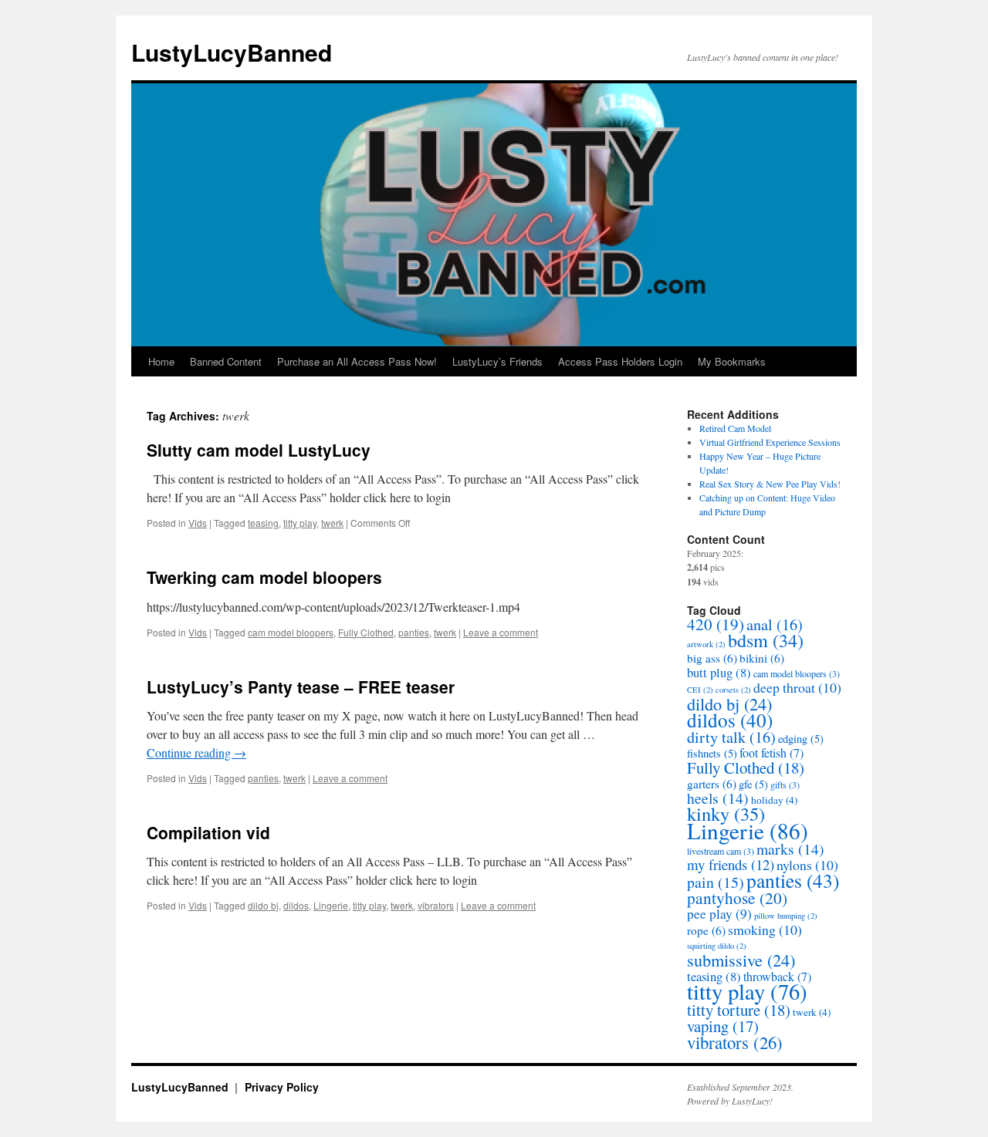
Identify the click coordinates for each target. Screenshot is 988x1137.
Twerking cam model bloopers (264, 577)
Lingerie (330, 905)
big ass (712, 658)
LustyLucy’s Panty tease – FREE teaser (301, 686)
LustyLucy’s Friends (497, 361)
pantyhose (737, 897)
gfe (753, 784)
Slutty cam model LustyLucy (258, 449)
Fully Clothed (366, 632)
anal (774, 624)
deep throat (797, 687)
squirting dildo (716, 945)
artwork (706, 644)
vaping (723, 1026)
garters (711, 783)
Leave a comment (500, 632)
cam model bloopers (290, 632)
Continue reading (196, 752)
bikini (761, 658)
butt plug (719, 672)
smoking (765, 929)
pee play (719, 914)
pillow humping (785, 915)
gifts (785, 784)
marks (790, 848)
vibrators (436, 905)
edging (801, 738)
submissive (741, 959)
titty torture (738, 1010)
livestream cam (720, 851)
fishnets (712, 753)
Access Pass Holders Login (620, 361)
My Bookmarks (732, 361)
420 (715, 624)
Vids (197, 522)
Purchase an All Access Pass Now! (357, 361)
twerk (332, 522)
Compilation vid (208, 832)
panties (413, 632)
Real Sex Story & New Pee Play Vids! (770, 483)
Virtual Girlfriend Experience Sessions (770, 442)
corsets (733, 689)
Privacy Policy (282, 1087)
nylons (807, 864)
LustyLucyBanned (231, 52)
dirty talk (731, 737)
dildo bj (263, 905)
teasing (263, 522)
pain (715, 882)
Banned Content (226, 361)
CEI (700, 689)
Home (161, 361)
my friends (730, 864)
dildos (296, 905)
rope (706, 930)
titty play (299, 522)
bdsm (766, 640)
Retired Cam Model (735, 428)
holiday (774, 800)
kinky (726, 813)
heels (718, 798)
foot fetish (771, 752)
